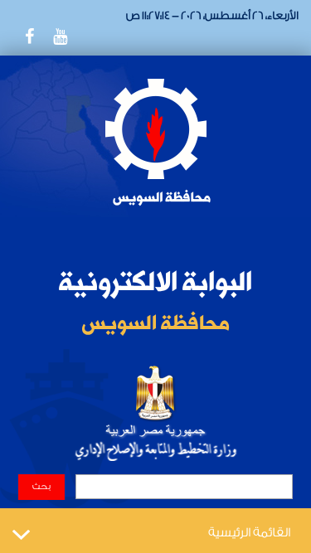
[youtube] (59, 36)
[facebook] (29, 36)
